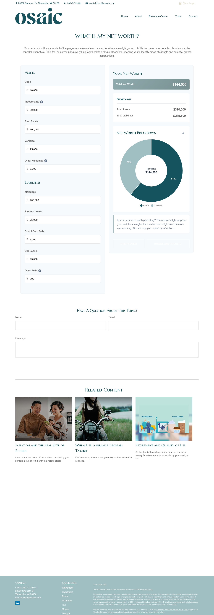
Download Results (168, 244)
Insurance (67, 600)
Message (20, 338)
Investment (67, 591)
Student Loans (33, 211)
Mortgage (30, 192)
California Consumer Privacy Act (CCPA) (172, 609)
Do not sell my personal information (150, 612)
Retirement (67, 587)
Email (112, 317)
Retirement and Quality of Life (160, 445)
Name (18, 317)
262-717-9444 (74, 3)
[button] (124, 16)
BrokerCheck (147, 589)
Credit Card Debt (34, 231)
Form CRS (102, 584)
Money (65, 609)
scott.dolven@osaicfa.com (102, 3)
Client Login (189, 3)
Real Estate (31, 121)
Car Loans (31, 251)
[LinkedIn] (168, 3)
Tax (64, 604)
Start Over (129, 244)
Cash (28, 82)
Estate (65, 596)
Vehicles (30, 141)
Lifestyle (66, 613)
